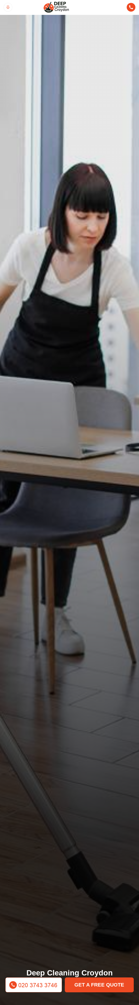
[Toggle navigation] (8, 7)
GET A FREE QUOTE (99, 985)
